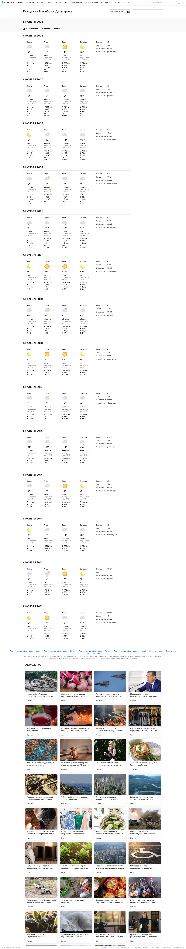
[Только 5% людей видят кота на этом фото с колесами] (41, 755)
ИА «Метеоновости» (177, 947)
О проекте (104, 947)
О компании (10, 947)
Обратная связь (156, 947)
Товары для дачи (93, 653)
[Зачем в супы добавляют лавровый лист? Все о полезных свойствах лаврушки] (110, 824)
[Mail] (3, 2)
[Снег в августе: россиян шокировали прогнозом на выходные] (110, 790)
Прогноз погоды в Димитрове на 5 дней (59, 651)
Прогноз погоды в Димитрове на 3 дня (25, 651)
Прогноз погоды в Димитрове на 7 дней (94, 651)
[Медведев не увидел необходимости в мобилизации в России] (145, 687)
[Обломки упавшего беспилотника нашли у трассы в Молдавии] (41, 893)
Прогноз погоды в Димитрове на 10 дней (130, 651)
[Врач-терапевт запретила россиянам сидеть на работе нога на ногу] (145, 927)
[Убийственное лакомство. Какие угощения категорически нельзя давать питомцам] (41, 824)
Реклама (18, 947)
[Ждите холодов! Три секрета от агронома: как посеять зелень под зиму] (76, 858)
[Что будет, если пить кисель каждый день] (41, 721)
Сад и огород (171, 651)
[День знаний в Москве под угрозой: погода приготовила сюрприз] (110, 755)
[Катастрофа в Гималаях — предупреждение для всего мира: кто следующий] (41, 687)
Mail (3, 947)
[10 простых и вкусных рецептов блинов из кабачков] (145, 755)
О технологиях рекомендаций (140, 947)
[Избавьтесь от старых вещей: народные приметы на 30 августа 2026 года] (145, 721)
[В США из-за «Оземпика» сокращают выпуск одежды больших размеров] (76, 824)
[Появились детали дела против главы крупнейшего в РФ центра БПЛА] (76, 755)
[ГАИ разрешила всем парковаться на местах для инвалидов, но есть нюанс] (145, 858)
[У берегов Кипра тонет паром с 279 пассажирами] (76, 790)
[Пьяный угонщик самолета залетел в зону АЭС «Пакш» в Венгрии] (110, 687)
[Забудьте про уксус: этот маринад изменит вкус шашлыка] (110, 721)
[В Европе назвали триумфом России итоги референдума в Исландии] (145, 893)
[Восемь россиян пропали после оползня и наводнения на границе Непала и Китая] (110, 858)
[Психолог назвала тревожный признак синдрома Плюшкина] (41, 790)
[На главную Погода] (10, 2)
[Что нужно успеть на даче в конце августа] (76, 893)
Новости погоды (155, 651)
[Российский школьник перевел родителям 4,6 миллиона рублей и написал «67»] (110, 927)
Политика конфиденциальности (119, 947)
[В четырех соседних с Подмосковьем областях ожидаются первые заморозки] (41, 927)
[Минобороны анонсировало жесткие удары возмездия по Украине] (145, 824)
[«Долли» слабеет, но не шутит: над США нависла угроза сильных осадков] (76, 927)
